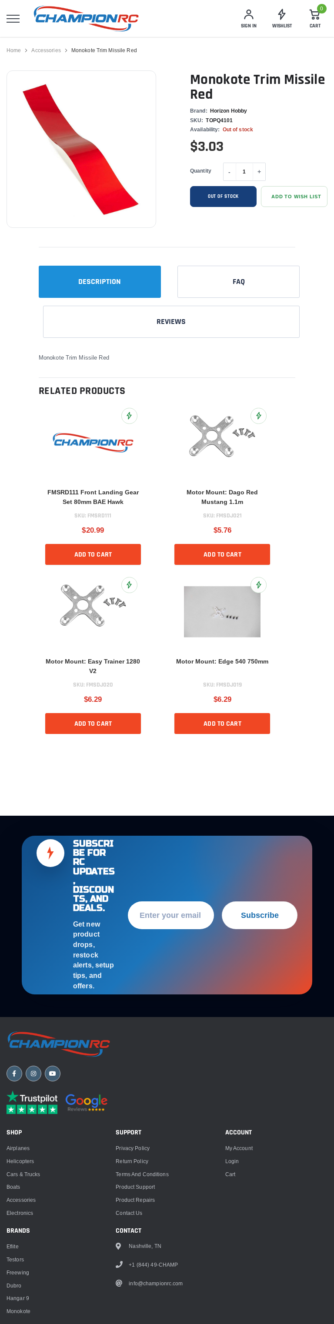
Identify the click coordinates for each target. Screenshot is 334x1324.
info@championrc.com (156, 1283)
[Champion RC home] (59, 1044)
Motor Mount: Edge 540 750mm (222, 661)
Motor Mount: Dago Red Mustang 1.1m (222, 497)
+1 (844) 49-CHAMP (153, 1264)
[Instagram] (33, 1073)
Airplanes (18, 1148)
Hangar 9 (18, 1298)
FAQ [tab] (239, 282)
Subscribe (260, 915)
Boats (13, 1187)
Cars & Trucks (23, 1174)
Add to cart (93, 554)
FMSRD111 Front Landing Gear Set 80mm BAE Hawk (93, 497)
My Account (239, 1148)
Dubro (14, 1285)
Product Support (135, 1187)
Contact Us (129, 1213)
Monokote (18, 1311)
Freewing (18, 1272)
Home (14, 50)
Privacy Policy (133, 1148)
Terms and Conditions (142, 1174)
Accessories (45, 50)
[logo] (86, 18)
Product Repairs (135, 1200)
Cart (230, 1174)
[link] (93, 442)
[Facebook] (14, 1073)
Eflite (13, 1246)
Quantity (200, 170)
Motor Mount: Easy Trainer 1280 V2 (93, 666)
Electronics (20, 1213)
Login (232, 1161)
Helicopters (20, 1161)
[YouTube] (52, 1073)
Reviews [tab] (171, 322)
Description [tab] (99, 282)
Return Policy (132, 1161)
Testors (15, 1259)
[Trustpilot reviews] (32, 1102)
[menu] (13, 18)
